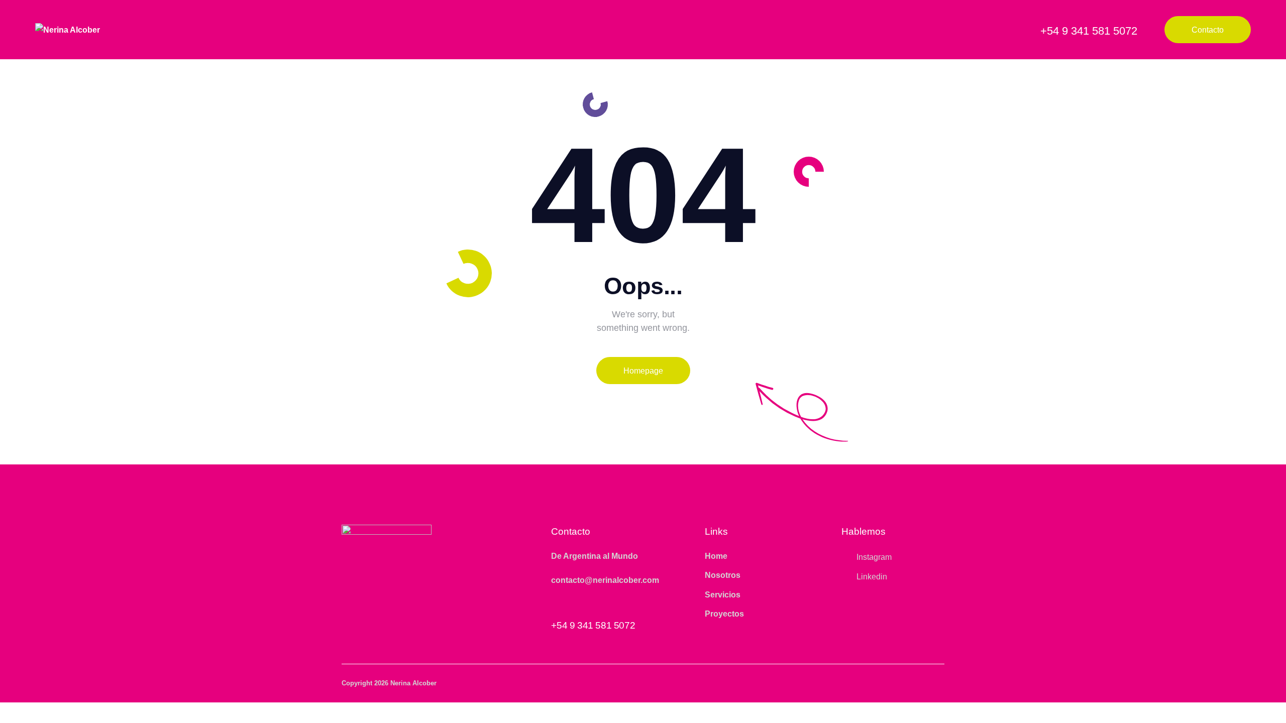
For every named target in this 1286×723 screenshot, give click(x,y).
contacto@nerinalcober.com (605, 580)
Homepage (643, 371)
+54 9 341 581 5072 (593, 625)
